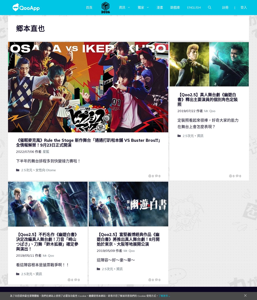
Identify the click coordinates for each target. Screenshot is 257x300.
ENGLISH (194, 7)
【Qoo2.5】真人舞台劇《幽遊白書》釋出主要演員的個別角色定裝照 (207, 99)
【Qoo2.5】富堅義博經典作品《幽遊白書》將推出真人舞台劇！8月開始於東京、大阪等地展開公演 (128, 239)
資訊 (122, 7)
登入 (244, 7)
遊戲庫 (175, 7)
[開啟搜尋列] (209, 7)
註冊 (225, 7)
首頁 (89, 7)
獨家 (141, 7)
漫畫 (160, 7)
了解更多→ (164, 295)
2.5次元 (26, 170)
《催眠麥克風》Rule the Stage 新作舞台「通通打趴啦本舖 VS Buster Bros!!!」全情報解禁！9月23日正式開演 (88, 143)
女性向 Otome (46, 170)
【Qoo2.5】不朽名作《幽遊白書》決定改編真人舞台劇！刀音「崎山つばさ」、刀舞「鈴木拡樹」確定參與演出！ (47, 241)
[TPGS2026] (105, 7)
